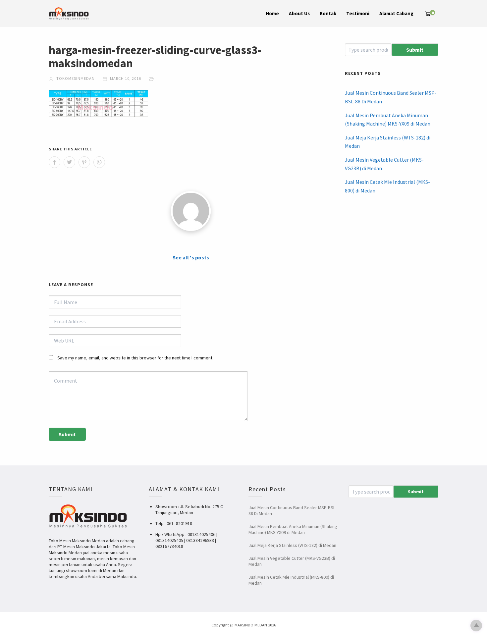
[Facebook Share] (54, 162)
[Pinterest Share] (84, 162)
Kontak (328, 13)
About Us (299, 13)
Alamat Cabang (396, 13)
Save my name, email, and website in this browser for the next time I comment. (135, 358)
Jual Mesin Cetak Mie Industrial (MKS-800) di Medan (387, 186)
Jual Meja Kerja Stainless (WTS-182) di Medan (387, 141)
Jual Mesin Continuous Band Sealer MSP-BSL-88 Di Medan (390, 97)
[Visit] (191, 211)
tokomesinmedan (75, 78)
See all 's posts (191, 257)
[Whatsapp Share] (99, 162)
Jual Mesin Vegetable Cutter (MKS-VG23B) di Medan (384, 164)
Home (272, 13)
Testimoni (357, 13)
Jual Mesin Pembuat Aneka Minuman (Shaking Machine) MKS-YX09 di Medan (387, 119)
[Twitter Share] (69, 162)
